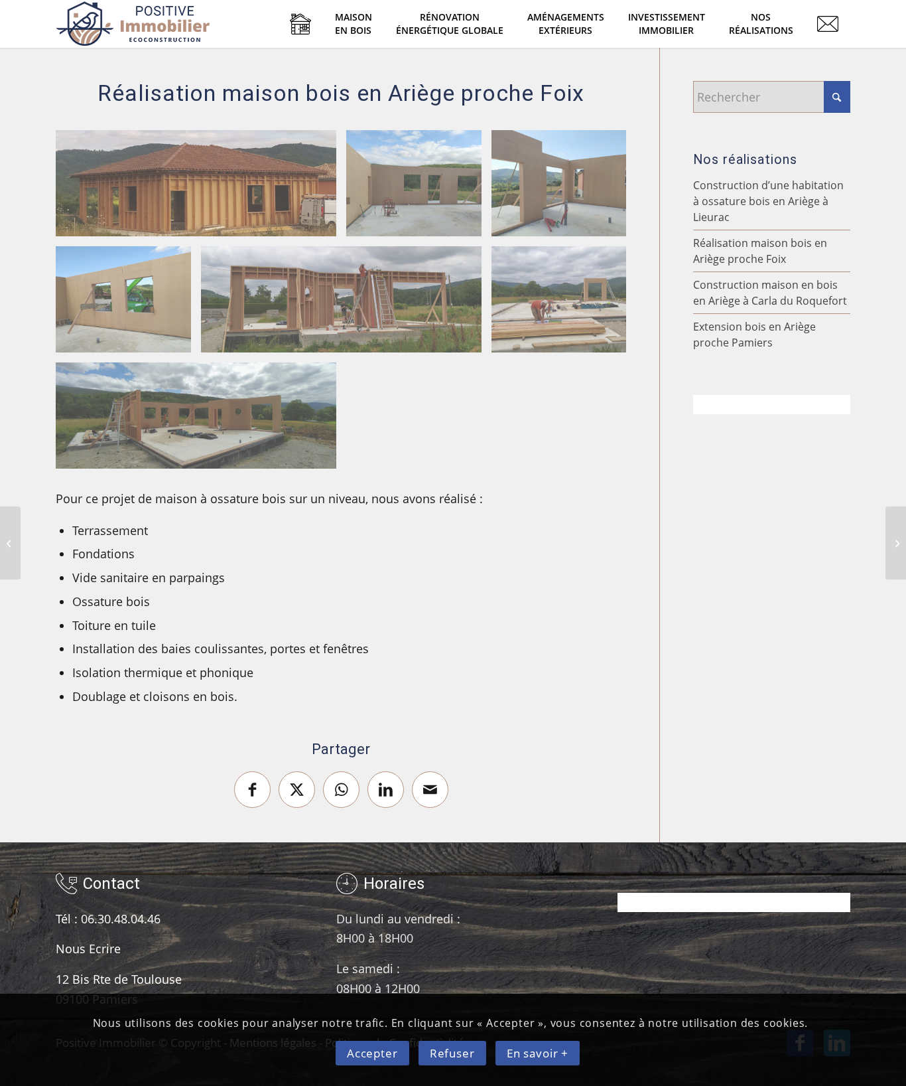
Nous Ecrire (88, 949)
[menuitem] (300, 24)
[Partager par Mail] (430, 789)
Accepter (372, 1053)
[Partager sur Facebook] (252, 789)
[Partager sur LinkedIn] (385, 789)
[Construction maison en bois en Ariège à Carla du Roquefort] (10, 543)
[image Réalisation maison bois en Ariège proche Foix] (201, 188)
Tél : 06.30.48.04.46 (108, 919)
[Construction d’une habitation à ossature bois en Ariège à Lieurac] (895, 543)
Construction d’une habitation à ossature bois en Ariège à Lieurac (768, 201)
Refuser (452, 1053)
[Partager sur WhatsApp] (341, 789)
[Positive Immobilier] (134, 24)
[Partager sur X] (297, 789)
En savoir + (537, 1053)
